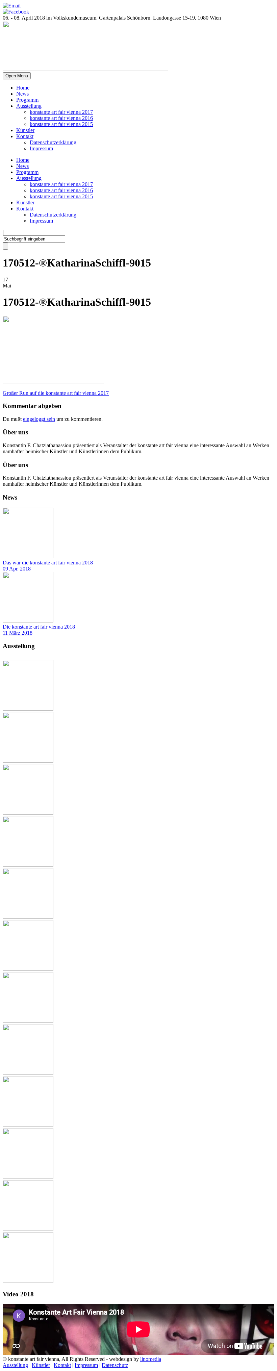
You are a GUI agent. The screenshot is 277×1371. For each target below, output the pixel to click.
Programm (27, 100)
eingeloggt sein (39, 419)
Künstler (25, 130)
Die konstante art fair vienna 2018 (39, 627)
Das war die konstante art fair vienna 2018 (48, 562)
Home (22, 88)
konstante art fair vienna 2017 (61, 112)
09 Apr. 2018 (17, 569)
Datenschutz (115, 1365)
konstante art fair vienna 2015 (61, 124)
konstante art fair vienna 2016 (61, 118)
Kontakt (24, 136)
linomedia (150, 1359)
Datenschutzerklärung (53, 142)
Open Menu (16, 75)
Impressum (41, 148)
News (22, 94)
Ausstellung (29, 106)
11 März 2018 (17, 633)
